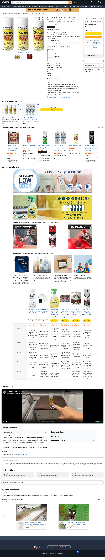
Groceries (51, 6)
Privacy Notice (40, 552)
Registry (96, 6)
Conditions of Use (32, 552)
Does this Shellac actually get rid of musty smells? (20, 393)
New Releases (43, 6)
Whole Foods (58, 6)
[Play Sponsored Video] (74, 512)
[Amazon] (5, 2)
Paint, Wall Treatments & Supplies (22, 13)
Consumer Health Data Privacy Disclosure (54, 552)
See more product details (54, 94)
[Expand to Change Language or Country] (57, 547)
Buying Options (32, 320)
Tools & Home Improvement (7, 13)
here (3, 444)
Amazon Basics (26, 6)
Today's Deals (67, 6)
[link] (30, 109)
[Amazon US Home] (37, 547)
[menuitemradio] (99, 421)
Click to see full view (23, 52)
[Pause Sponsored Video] (44, 516)
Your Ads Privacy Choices (70, 552)
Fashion (91, 6)
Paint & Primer (34, 13)
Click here (39, 447)
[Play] (3, 422)
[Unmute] (102, 422)
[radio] (17, 57)
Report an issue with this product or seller (59, 97)
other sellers (66, 36)
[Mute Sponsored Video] (44, 519)
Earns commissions (23, 391)
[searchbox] (41, 2)
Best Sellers (35, 6)
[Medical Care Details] (20, 6)
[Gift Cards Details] (83, 6)
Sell (86, 6)
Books (74, 6)
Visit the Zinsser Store (52, 23)
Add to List (87, 61)
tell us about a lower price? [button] (19, 454)
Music (101, 6)
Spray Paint (41, 13)
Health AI (8, 6)
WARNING (6, 482)
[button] (3, 6)
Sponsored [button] (3, 501)
